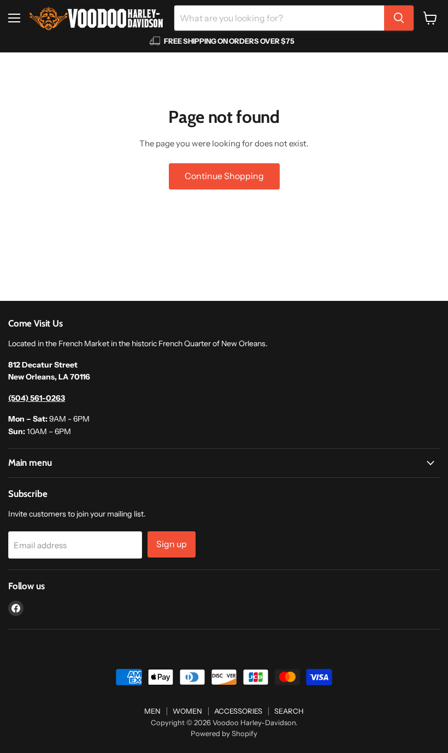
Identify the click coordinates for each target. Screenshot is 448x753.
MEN (152, 711)
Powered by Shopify (224, 733)
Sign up (171, 544)
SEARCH (289, 711)
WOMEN (187, 711)
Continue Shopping (224, 176)
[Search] (399, 18)
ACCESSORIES (238, 711)
